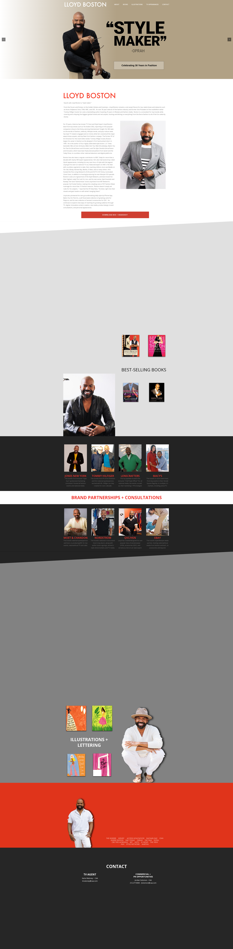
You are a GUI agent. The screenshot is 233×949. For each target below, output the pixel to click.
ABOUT (116, 4)
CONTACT (165, 4)
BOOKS (125, 4)
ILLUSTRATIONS (137, 4)
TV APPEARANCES (152, 4)
